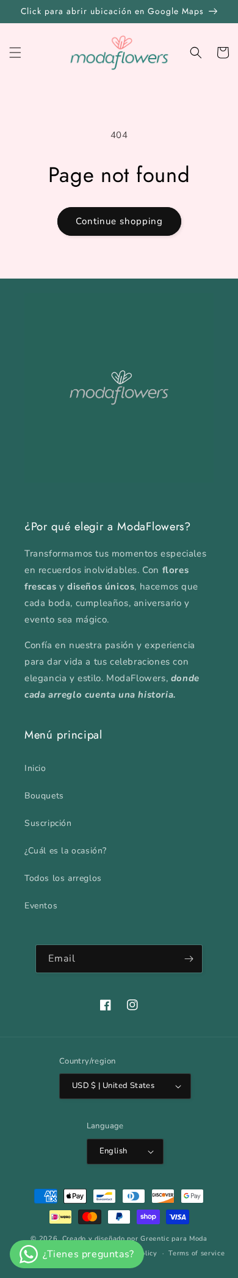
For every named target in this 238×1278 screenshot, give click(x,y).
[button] (15, 52)
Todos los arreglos (63, 878)
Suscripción (48, 823)
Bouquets (44, 795)
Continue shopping (119, 221)
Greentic (155, 1238)
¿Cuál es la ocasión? (65, 850)
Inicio (35, 768)
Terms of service (196, 1253)
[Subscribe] (188, 958)
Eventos (40, 905)
